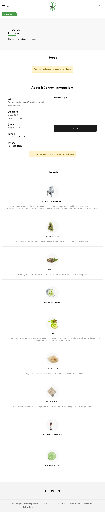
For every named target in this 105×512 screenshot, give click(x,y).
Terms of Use (74, 504)
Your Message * (60, 98)
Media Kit (88, 504)
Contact (61, 504)
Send (75, 128)
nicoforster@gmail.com (18, 137)
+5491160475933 (15, 146)
